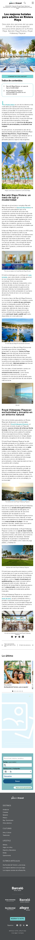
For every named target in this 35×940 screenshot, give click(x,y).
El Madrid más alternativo (25, 645)
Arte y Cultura (7, 832)
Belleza (5, 844)
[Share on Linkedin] (23, 637)
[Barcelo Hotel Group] (17, 797)
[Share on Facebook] (12, 637)
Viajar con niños (7, 847)
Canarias (5, 812)
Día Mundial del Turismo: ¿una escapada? (16, 687)
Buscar (17, 781)
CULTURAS (7, 828)
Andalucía (6, 809)
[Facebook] (17, 925)
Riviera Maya (10, 104)
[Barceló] (17, 890)
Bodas (5, 853)
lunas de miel (6, 598)
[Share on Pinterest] (19, 637)
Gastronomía (7, 855)
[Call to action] (23, 925)
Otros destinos (7, 685)
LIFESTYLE (7, 841)
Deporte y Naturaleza (9, 850)
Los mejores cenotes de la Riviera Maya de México (14, 870)
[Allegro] (25, 908)
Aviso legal (14, 933)
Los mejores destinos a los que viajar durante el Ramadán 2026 (14, 867)
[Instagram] (20, 925)
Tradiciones (6, 835)
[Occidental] (10, 908)
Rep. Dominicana (8, 820)
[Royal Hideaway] (10, 900)
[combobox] (17, 758)
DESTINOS (7, 805)
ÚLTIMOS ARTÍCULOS (11, 861)
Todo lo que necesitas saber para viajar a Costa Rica (9, 645)
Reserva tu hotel (17, 919)
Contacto (21, 933)
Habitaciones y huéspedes (11, 768)
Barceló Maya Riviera (24, 207)
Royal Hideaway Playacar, (20, 424)
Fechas (9, 762)
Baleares (5, 815)
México (5, 817)
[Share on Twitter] (16, 637)
